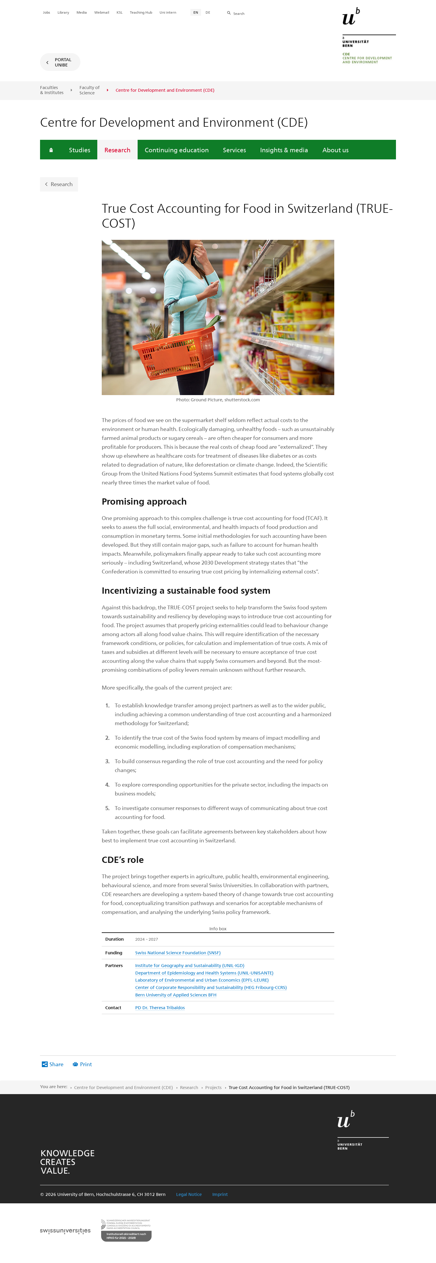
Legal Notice (189, 1194)
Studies (79, 149)
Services (234, 149)
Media (82, 12)
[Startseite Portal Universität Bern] (369, 37)
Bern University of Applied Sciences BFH (176, 995)
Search (238, 13)
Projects (213, 1087)
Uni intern (168, 12)
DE (208, 12)
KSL (119, 12)
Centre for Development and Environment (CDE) (123, 1087)
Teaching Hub (141, 12)
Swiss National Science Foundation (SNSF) (178, 952)
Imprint (220, 1194)
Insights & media (284, 149)
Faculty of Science (89, 90)
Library (63, 12)
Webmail (101, 12)
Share (56, 1064)
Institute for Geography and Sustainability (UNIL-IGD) (189, 965)
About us (335, 149)
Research (117, 149)
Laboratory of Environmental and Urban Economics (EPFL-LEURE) (202, 980)
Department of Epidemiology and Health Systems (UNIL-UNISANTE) (204, 973)
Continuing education (177, 149)
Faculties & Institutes (51, 90)
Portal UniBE (63, 62)
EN (195, 12)
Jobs (46, 12)
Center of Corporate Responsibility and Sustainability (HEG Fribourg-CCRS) (211, 987)
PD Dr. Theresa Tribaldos (160, 1007)
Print (86, 1064)
